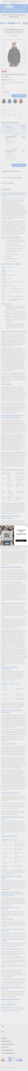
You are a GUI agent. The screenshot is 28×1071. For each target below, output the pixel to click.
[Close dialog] (27, 526)
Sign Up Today (21, 540)
